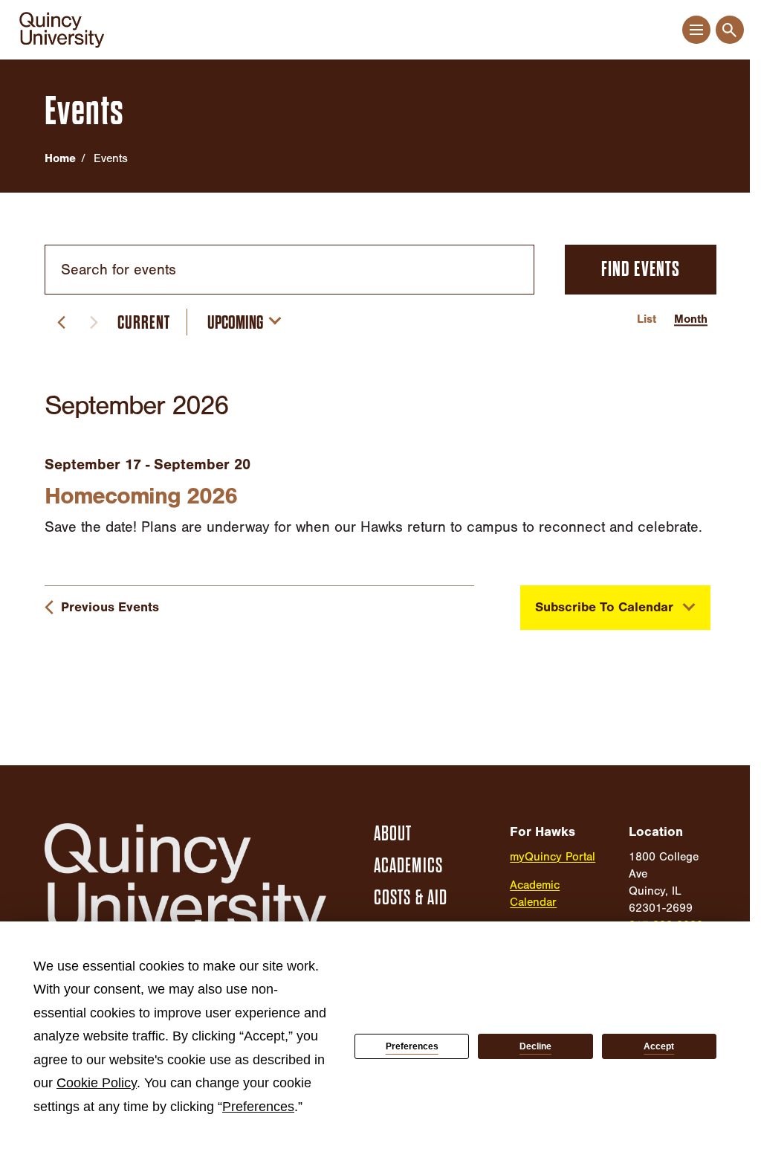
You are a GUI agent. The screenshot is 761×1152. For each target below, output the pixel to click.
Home (60, 158)
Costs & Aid (410, 897)
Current (143, 322)
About (393, 833)
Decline (535, 1046)
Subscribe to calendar (604, 607)
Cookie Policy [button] (96, 1082)
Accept (659, 1046)
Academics (408, 865)
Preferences (412, 1046)
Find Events (640, 269)
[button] (696, 30)
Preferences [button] (258, 1106)
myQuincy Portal (552, 856)
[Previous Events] (61, 322)
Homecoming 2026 (140, 495)
